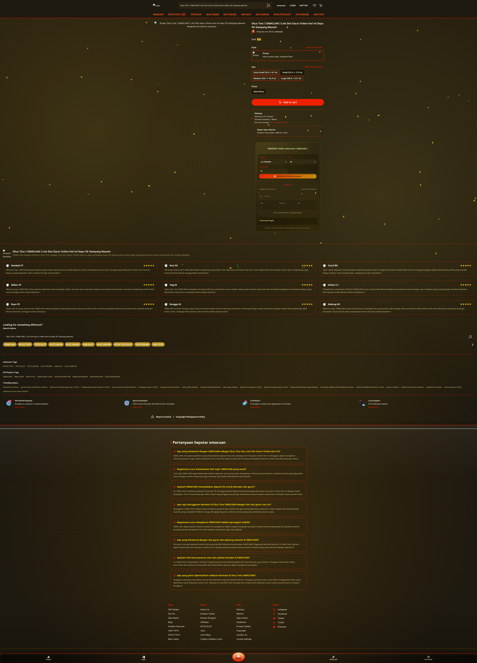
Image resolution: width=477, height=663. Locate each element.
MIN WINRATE (264, 167)
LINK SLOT (246, 14)
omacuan (7, 362)
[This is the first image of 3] (158, 84)
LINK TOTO (319, 14)
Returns (240, 613)
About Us (204, 609)
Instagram (282, 609)
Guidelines (241, 622)
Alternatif (333, 659)
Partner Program (208, 618)
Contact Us (242, 635)
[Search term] (268, 5)
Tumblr (281, 622)
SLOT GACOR (212, 14)
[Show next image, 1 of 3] (244, 84)
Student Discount (176, 626)
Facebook (282, 614)
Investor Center (207, 613)
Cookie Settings (244, 639)
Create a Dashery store (211, 639)
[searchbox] (238, 336)
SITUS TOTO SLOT (282, 14)
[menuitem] (158, 14)
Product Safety (244, 626)
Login (143, 659)
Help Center (242, 618)
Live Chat (428, 659)
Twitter (281, 618)
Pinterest (282, 627)
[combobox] (225, 5)
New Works (173, 618)
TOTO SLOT (196, 14)
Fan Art (171, 613)
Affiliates (204, 622)
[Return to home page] (164, 5)
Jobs (202, 630)
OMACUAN (158, 14)
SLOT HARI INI (262, 14)
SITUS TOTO (176, 14)
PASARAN (262, 157)
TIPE (289, 157)
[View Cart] (321, 5)
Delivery (240, 609)
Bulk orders (173, 639)
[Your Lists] (315, 5)
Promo (48, 659)
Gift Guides (173, 609)
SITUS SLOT (206, 626)
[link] (10, 344)
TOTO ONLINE (302, 14)
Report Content (163, 417)
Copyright (241, 630)
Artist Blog (205, 635)
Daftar (238, 658)
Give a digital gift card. (279, 122)
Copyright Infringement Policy (190, 417)
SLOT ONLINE (229, 14)
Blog (170, 622)
